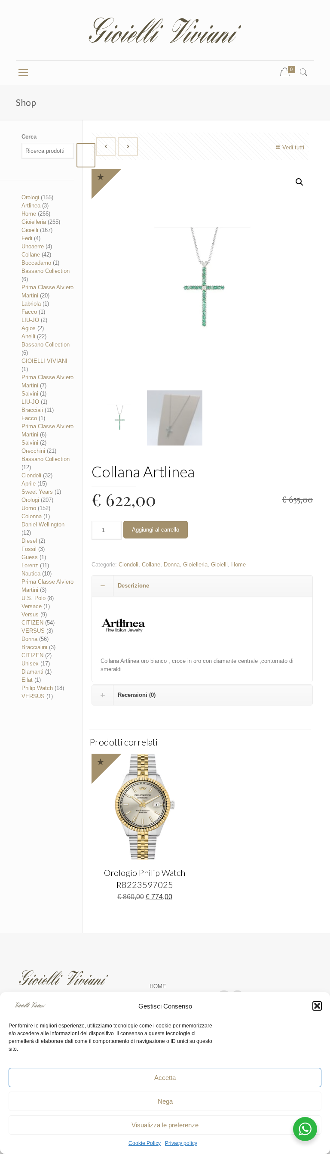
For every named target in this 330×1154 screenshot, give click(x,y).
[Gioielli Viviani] (165, 30)
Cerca (29, 136)
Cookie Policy (144, 1143)
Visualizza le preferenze (165, 1125)
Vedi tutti (293, 147)
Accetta (165, 1077)
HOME (158, 986)
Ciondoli (128, 564)
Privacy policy (181, 1143)
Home (238, 564)
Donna (172, 564)
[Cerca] (85, 155)
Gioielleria (195, 564)
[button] (317, 1006)
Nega (165, 1101)
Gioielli (219, 564)
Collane (151, 564)
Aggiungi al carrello (155, 529)
